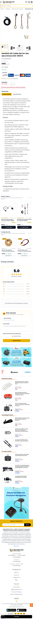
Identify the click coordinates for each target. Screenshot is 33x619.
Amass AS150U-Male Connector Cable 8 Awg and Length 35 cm (24, 251)
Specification (17, 94)
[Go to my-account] (32, 2)
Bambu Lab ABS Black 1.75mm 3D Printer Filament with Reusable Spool (8, 251)
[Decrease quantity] (14, 83)
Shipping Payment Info (16, 589)
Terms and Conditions (16, 592)
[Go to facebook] (15, 614)
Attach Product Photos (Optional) (12, 333)
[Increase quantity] (14, 82)
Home (2, 9)
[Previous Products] (28, 198)
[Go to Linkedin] (24, 614)
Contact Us (16, 575)
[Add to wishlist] (29, 13)
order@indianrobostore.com (18, 606)
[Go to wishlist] (26, 2)
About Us (16, 572)
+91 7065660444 (17, 565)
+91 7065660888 (21, 555)
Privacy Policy (16, 587)
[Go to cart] (29, 2)
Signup (27, 525)
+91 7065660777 (12, 555)
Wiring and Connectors (17, 9)
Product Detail (6, 94)
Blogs (16, 580)
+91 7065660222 (17, 561)
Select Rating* (7, 318)
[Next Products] (31, 198)
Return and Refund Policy (16, 594)
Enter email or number (9, 525)
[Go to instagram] (21, 614)
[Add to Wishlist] (14, 239)
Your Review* (6, 323)
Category (8, 9)
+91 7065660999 (17, 557)
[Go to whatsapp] (18, 614)
